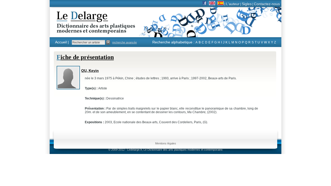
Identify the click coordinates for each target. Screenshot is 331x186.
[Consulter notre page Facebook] (204, 4)
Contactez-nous (267, 4)
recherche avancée (124, 42)
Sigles (247, 4)
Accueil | (62, 42)
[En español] (220, 4)
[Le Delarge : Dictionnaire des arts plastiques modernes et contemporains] (80, 31)
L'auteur (232, 4)
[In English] (212, 4)
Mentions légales (165, 143)
